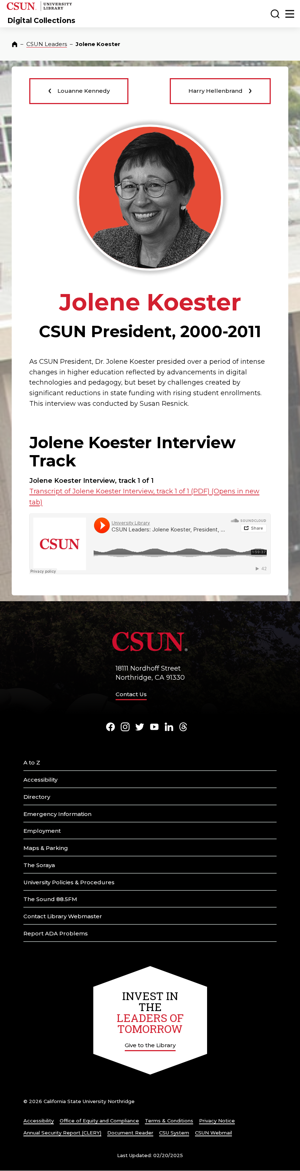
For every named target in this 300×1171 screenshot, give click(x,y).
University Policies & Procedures (69, 882)
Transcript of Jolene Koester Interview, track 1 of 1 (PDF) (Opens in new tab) (144, 496)
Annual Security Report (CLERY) (62, 1133)
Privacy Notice (217, 1121)
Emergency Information (57, 813)
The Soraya (39, 865)
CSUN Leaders (46, 44)
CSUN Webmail (213, 1133)
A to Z (31, 762)
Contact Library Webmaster (62, 916)
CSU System (174, 1133)
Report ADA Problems (55, 933)
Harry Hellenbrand (220, 90)
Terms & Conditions (169, 1121)
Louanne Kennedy (79, 90)
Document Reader (130, 1133)
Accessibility (40, 779)
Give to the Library (150, 1045)
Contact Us (131, 694)
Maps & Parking (45, 847)
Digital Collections (41, 20)
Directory (36, 796)
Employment (42, 830)
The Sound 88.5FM (50, 899)
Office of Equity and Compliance (99, 1121)
